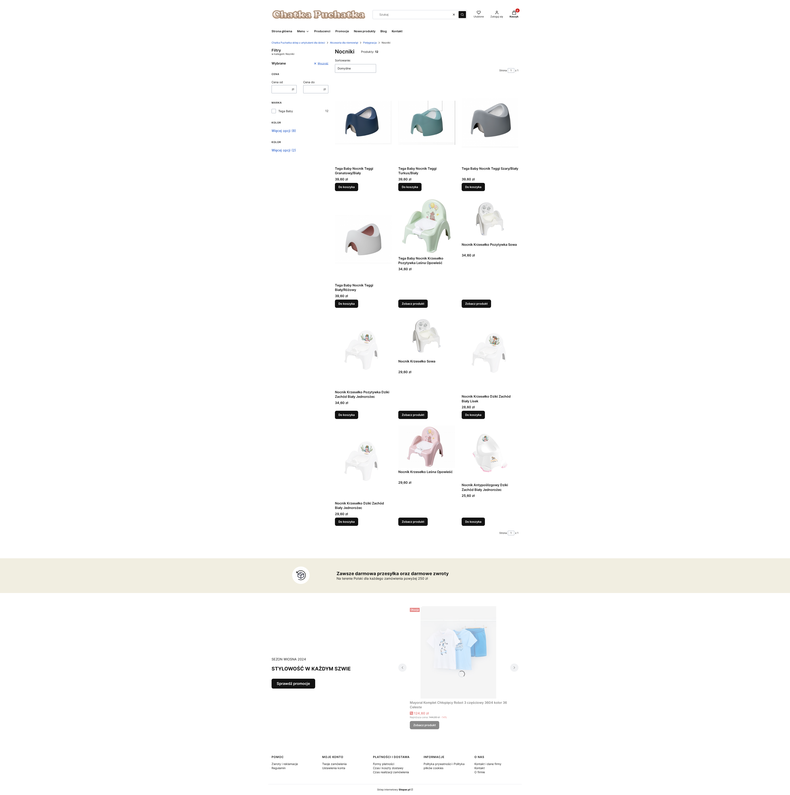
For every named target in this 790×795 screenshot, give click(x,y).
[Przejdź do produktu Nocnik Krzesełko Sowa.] (426, 335)
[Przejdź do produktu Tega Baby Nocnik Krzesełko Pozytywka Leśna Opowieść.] (426, 226)
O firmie (479, 772)
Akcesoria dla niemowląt (344, 42)
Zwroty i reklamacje (285, 764)
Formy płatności (383, 764)
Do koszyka (346, 187)
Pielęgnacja (370, 42)
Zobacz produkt (413, 303)
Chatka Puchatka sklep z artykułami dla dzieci (298, 42)
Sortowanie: (343, 60)
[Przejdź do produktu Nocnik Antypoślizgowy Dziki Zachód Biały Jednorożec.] (490, 453)
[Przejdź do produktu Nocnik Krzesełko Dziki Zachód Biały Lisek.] (490, 353)
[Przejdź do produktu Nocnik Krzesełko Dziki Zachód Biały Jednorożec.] (363, 462)
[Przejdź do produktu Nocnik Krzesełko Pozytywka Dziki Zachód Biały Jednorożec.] (363, 351)
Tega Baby (285, 111)
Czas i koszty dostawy (388, 768)
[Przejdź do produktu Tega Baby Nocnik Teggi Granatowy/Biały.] (363, 123)
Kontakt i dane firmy (487, 764)
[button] (462, 14)
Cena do (309, 82)
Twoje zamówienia (334, 764)
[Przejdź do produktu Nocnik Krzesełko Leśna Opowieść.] (426, 447)
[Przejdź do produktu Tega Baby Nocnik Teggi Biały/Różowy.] (363, 239)
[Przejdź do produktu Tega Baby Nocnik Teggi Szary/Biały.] (490, 123)
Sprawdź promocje (293, 683)
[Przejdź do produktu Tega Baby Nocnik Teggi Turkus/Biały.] (426, 123)
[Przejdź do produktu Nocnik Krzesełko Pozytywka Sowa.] (490, 219)
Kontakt (479, 768)
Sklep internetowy (393, 789)
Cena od (277, 82)
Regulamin (279, 768)
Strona (503, 70)
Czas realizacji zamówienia (391, 772)
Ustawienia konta (333, 768)
